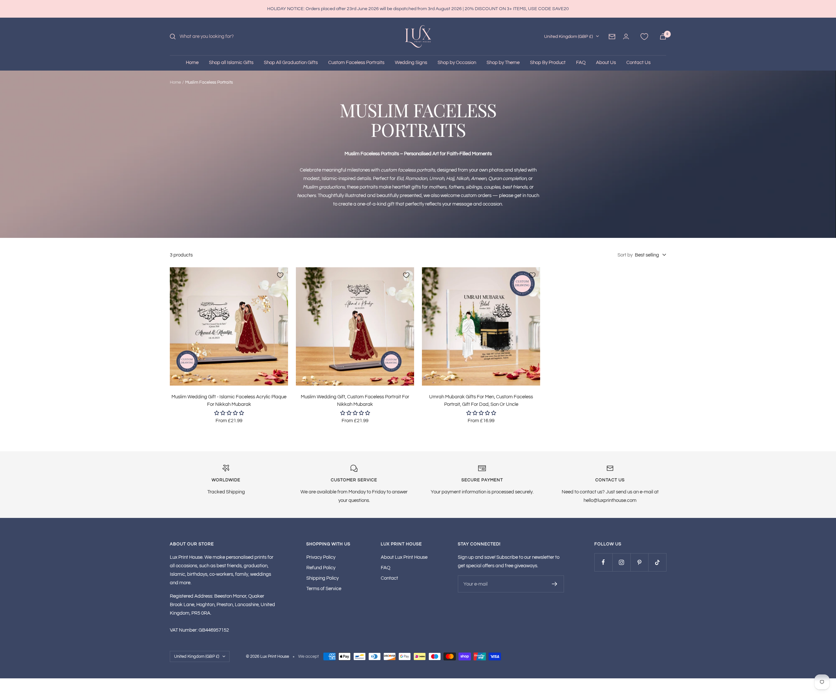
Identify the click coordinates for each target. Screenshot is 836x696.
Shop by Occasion (457, 62)
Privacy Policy (320, 557)
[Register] (554, 584)
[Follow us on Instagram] (621, 562)
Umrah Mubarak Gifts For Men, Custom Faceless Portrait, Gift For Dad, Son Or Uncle (481, 400)
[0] (644, 36)
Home (192, 62)
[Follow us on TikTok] (657, 562)
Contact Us (638, 62)
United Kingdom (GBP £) (568, 36)
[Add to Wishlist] (280, 275)
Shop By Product (548, 62)
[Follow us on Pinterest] (639, 562)
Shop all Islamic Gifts (231, 62)
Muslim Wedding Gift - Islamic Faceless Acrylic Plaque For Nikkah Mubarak (228, 400)
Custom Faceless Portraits (356, 62)
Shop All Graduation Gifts (291, 62)
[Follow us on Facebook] (603, 562)
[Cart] (663, 36)
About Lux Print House (404, 557)
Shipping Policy (322, 578)
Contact (389, 578)
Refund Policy (320, 567)
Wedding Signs (411, 62)
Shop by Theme (503, 62)
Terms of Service (323, 588)
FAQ (581, 62)
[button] (229, 413)
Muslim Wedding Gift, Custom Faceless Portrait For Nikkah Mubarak (355, 400)
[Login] (626, 36)
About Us (606, 62)
